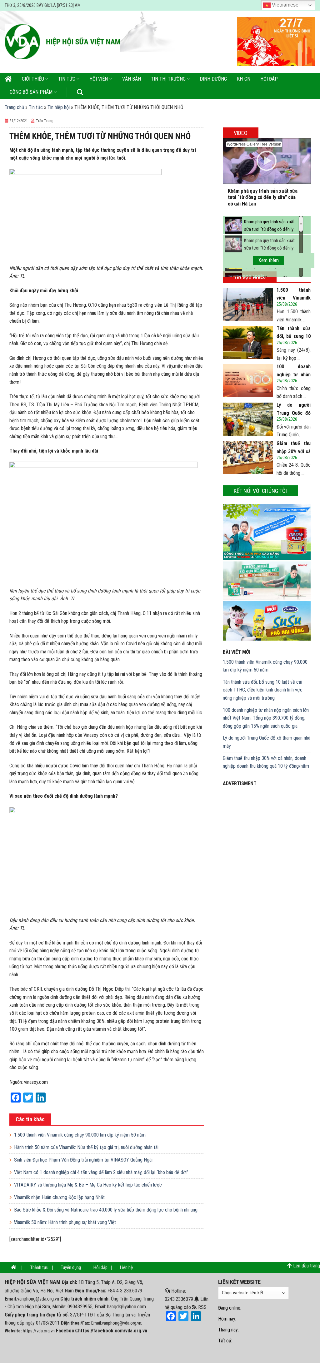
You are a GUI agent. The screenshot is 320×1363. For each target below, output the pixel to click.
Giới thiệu (33, 79)
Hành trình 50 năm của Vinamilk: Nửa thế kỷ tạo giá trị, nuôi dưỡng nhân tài (86, 1147)
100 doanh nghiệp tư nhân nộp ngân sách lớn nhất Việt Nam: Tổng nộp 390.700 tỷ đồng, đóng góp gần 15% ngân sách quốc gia (266, 718)
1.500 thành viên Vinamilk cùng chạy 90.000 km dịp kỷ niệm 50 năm (80, 1135)
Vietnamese (284, 4)
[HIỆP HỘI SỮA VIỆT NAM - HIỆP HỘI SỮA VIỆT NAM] (62, 41)
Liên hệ (126, 1267)
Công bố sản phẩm (31, 92)
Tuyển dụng (71, 1267)
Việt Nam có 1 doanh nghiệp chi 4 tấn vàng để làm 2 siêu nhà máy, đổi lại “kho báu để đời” (101, 1172)
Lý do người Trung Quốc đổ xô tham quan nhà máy (266, 742)
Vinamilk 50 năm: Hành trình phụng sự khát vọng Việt (65, 1222)
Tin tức (66, 79)
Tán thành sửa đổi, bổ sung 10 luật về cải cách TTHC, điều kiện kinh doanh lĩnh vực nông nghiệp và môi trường (262, 690)
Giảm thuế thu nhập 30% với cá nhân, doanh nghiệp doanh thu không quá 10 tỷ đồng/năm (266, 762)
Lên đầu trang (306, 1266)
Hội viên (98, 79)
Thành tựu (39, 1267)
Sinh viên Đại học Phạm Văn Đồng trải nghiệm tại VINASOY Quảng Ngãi (83, 1160)
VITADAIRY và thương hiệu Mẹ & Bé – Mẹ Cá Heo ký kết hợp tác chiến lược (88, 1185)
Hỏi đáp (269, 79)
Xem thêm (268, 260)
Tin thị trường (168, 79)
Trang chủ (14, 107)
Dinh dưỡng (213, 79)
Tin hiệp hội (59, 107)
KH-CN (243, 79)
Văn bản (131, 79)
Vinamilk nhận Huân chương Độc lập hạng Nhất (59, 1197)
